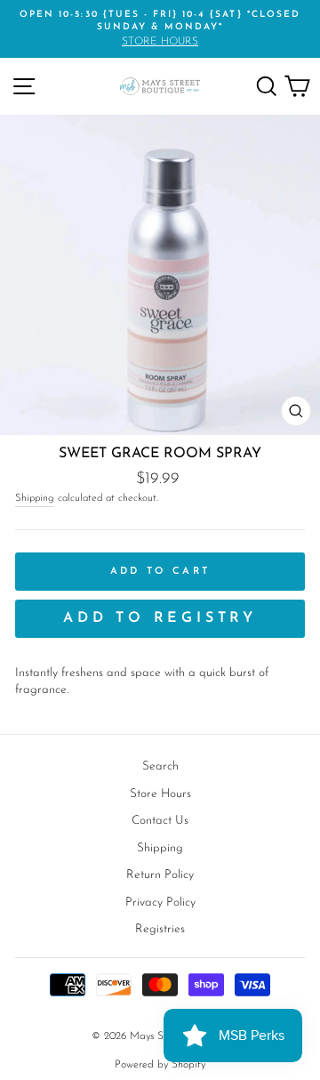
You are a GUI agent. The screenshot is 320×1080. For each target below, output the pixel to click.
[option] (160, 29)
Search (160, 766)
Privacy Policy (160, 902)
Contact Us (160, 820)
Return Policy (160, 875)
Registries (160, 929)
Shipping (34, 498)
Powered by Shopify (160, 1065)
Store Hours (160, 794)
